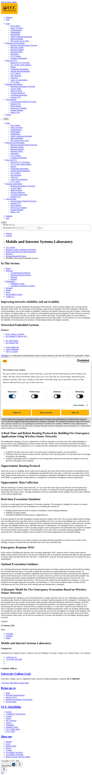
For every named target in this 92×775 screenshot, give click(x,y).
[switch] (34, 396)
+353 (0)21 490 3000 (9, 683)
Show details (78, 405)
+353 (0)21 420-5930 (14, 659)
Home (8, 268)
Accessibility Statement (14, 755)
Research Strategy (17, 50)
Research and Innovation (15, 695)
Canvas (8, 723)
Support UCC (16, 97)
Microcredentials (17, 39)
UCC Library (16, 73)
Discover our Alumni (18, 108)
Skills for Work (16, 91)
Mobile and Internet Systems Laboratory (21, 252)
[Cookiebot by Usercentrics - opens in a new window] (78, 361)
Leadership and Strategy (20, 69)
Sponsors (9, 288)
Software (14, 277)
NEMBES (5, 356)
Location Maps (23, 683)
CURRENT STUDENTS (16, 714)
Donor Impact (16, 106)
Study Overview (17, 28)
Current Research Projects (20, 273)
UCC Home (10, 247)
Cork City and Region (19, 80)
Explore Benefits (17, 110)
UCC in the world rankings (21, 65)
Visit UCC (15, 78)
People (8, 290)
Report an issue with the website (18, 757)
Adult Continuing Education (21, 37)
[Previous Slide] (20, 764)
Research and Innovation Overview (24, 45)
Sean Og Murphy (12, 349)
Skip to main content (9, 2)
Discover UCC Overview (20, 63)
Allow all (75, 412)
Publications (10, 281)
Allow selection (46, 412)
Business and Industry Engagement (19, 699)
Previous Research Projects (16, 256)
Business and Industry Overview (23, 86)
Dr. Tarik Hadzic (12, 341)
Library (8, 718)
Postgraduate (15, 32)
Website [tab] (9, 234)
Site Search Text (9, 228)
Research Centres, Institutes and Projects (21, 250)
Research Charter (17, 47)
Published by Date (17, 284)
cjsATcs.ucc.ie (11, 657)
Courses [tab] (9, 236)
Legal (8, 744)
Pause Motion (7, 766)
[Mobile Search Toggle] (2, 119)
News (8, 292)
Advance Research (18, 93)
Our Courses (15, 26)
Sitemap (9, 742)
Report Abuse (11, 746)
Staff (7, 20)
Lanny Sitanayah (12, 347)
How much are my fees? (20, 41)
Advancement (11, 702)
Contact (9, 716)
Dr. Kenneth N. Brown (14, 336)
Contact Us (10, 297)
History (13, 67)
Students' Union (12, 727)
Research (9, 254)
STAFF (9, 712)
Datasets (14, 279)
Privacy (9, 748)
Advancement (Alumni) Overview (24, 102)
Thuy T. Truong (12, 351)
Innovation (15, 54)
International (15, 34)
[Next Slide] (4, 769)
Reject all (17, 412)
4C (25, 336)
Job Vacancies (16, 76)
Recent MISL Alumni (14, 294)
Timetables (10, 725)
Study (8, 693)
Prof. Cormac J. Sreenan (15, 334)
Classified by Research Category (23, 286)
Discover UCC (11, 697)
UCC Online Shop (13, 729)
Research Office (17, 52)
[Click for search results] (42, 228)
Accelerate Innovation (19, 95)
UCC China (15, 82)
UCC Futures (16, 56)
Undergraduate (16, 30)
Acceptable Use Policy (14, 752)
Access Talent (16, 89)
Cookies (9, 750)
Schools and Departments (20, 71)
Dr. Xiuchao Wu (12, 343)
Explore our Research (19, 58)
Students (9, 17)
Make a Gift (15, 112)
